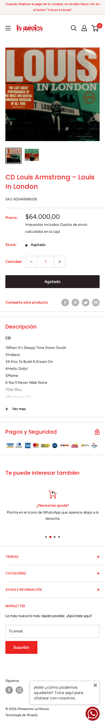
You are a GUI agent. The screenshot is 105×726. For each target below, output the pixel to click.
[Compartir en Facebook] (65, 302)
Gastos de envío (73, 224)
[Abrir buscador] (74, 28)
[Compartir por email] (96, 302)
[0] (95, 28)
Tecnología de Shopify (21, 715)
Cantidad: (13, 261)
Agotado (52, 281)
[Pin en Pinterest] (75, 302)
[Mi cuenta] (84, 28)
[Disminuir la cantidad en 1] (31, 261)
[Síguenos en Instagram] (19, 690)
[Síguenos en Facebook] (9, 690)
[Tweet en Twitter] (85, 302)
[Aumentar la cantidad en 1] (59, 261)
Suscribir (21, 647)
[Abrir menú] (8, 28)
